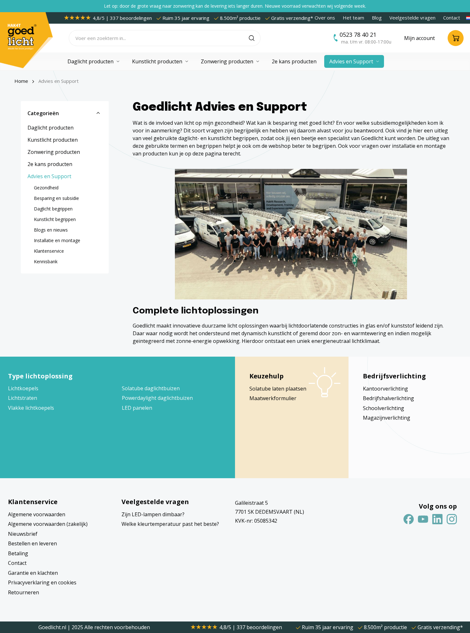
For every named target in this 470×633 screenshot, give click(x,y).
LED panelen (137, 407)
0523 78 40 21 (358, 34)
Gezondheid (46, 188)
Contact (451, 17)
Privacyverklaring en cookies (42, 582)
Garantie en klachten (33, 572)
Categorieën (43, 113)
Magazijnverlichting (386, 417)
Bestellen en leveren (32, 543)
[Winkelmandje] (456, 38)
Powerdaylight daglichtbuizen (157, 397)
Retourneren (23, 592)
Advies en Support (49, 176)
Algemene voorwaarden (36, 514)
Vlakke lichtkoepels (31, 407)
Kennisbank (46, 261)
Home (21, 81)
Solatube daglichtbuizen (151, 388)
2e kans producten (49, 164)
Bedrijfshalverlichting (388, 398)
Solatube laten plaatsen (277, 388)
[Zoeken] (255, 38)
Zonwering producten (53, 151)
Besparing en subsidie (56, 198)
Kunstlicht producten (52, 139)
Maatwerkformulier (272, 398)
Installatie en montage (57, 240)
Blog (377, 17)
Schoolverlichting (383, 408)
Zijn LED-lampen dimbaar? (152, 514)
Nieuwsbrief (22, 533)
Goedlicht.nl (52, 627)
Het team (353, 17)
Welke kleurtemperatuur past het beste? (170, 523)
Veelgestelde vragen (412, 17)
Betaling (18, 553)
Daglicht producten (50, 127)
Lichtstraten (22, 397)
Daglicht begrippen (53, 209)
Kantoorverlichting (385, 388)
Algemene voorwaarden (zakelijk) (48, 523)
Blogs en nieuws (51, 230)
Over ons (325, 17)
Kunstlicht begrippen (55, 219)
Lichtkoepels (23, 388)
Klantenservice (49, 251)
